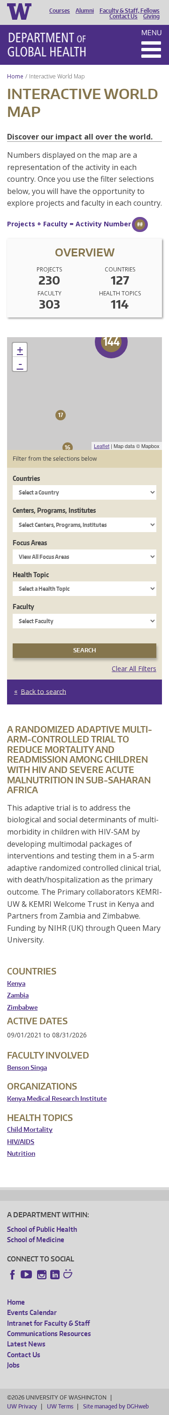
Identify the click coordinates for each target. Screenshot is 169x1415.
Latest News (26, 1344)
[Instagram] (41, 1274)
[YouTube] (27, 1274)
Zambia (18, 995)
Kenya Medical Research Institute (57, 1098)
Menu (151, 33)
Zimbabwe (22, 1007)
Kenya (16, 983)
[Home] (46, 44)
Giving (151, 16)
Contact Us (123, 16)
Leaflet (101, 445)
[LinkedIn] (55, 1274)
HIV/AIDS (20, 1141)
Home (15, 76)
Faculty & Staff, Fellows (130, 11)
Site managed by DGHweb (116, 1406)
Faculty (23, 607)
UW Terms (60, 1406)
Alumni (85, 11)
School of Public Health (42, 1229)
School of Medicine (35, 1240)
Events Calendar (32, 1312)
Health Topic (31, 575)
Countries (26, 478)
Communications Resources (49, 1334)
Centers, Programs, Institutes (54, 510)
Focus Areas (30, 543)
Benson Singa (27, 1067)
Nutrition (21, 1153)
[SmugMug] (69, 1275)
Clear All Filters (134, 668)
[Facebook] (12, 1274)
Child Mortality (30, 1129)
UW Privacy (22, 1406)
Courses (59, 11)
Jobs (13, 1365)
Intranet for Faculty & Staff (48, 1323)
